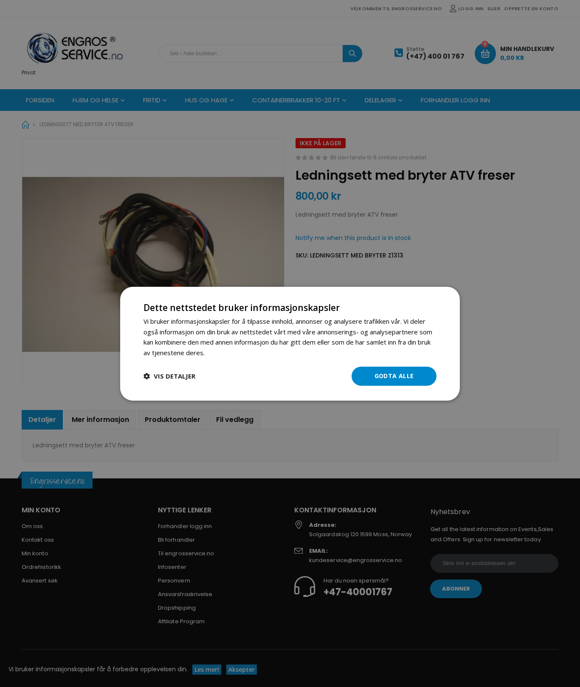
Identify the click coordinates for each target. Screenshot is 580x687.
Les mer (218, 352)
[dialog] (290, 343)
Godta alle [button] (394, 376)
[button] (169, 376)
